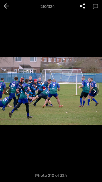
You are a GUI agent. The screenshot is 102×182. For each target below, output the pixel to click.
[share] (82, 6)
